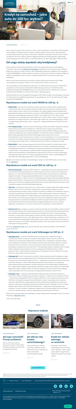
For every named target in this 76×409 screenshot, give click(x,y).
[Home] (4, 380)
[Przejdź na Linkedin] (55, 386)
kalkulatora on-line (18, 227)
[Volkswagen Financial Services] (9, 4)
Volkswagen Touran (13, 236)
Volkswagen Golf (13, 256)
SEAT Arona (11, 187)
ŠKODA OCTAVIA (17, 127)
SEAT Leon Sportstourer (15, 170)
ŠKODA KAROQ (12, 144)
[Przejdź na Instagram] (60, 386)
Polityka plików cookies (20, 391)
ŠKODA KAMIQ (12, 107)
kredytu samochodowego (31, 69)
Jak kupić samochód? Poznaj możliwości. (13, 338)
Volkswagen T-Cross (14, 274)
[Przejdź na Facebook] (71, 386)
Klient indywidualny (12, 45)
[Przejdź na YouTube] (66, 386)
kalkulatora (14, 162)
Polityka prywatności (8, 391)
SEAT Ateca (11, 209)
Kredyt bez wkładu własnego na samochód (60, 339)
